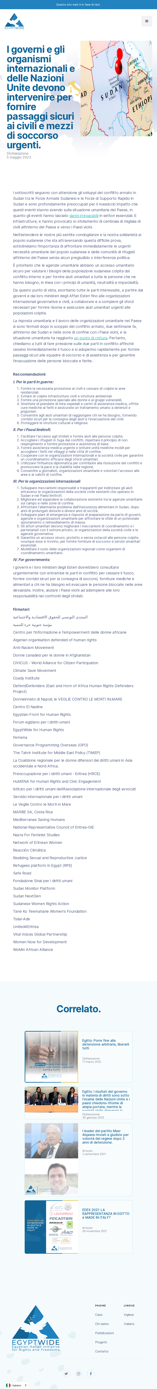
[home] (14, 21)
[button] (146, 21)
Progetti (101, 1342)
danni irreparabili (84, 215)
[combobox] (16, 1385)
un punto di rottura (90, 338)
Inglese (129, 1315)
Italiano (129, 1324)
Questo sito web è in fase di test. (78, 4)
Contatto (102, 1351)
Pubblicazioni (104, 1333)
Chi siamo (102, 1324)
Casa (98, 1315)
